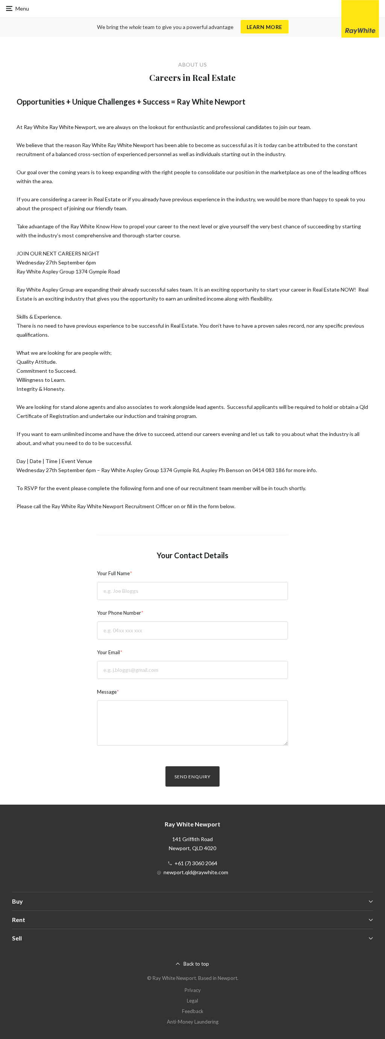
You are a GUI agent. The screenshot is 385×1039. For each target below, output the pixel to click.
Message (107, 692)
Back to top (196, 964)
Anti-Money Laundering (192, 1022)
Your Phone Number (119, 613)
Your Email (108, 652)
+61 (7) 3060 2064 (195, 863)
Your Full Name (113, 573)
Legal (192, 1001)
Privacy (193, 990)
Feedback (192, 1011)
